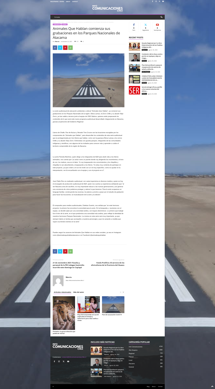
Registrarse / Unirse (57, 1)
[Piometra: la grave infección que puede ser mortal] (64, 313)
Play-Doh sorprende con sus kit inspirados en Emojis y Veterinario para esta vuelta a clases (88, 317)
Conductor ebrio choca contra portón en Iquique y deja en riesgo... (152, 56)
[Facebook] (152, 1)
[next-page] (123, 292)
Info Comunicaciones (135, 347)
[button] (161, 17)
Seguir (145, 24)
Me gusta (134, 24)
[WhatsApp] (70, 47)
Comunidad (61, 22)
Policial (144, 61)
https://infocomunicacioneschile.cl (75, 280)
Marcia (57, 41)
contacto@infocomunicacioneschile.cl (74, 357)
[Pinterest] (65, 47)
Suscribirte (157, 24)
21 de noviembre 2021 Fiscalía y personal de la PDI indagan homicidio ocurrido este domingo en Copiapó (68, 265)
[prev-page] (120, 292)
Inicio (54, 22)
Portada (57, 17)
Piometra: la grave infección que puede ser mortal (64, 332)
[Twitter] (159, 1)
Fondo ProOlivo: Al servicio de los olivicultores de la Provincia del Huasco (107, 264)
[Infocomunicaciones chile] (107, 8)
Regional (144, 50)
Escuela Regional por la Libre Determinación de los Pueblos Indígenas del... (152, 45)
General (64, 24)
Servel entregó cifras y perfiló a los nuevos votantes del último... (152, 89)
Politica (144, 94)
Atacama (132, 363)
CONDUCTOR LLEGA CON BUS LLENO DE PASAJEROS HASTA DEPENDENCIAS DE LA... (152, 78)
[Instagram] (156, 1)
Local (130, 360)
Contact (75, 1)
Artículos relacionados (62, 292)
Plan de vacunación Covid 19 (112, 315)
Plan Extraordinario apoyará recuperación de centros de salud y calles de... (152, 67)
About (68, 1)
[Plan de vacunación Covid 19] (113, 304)
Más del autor (78, 292)
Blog (148, 386)
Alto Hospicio (146, 72)
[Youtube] (163, 1)
